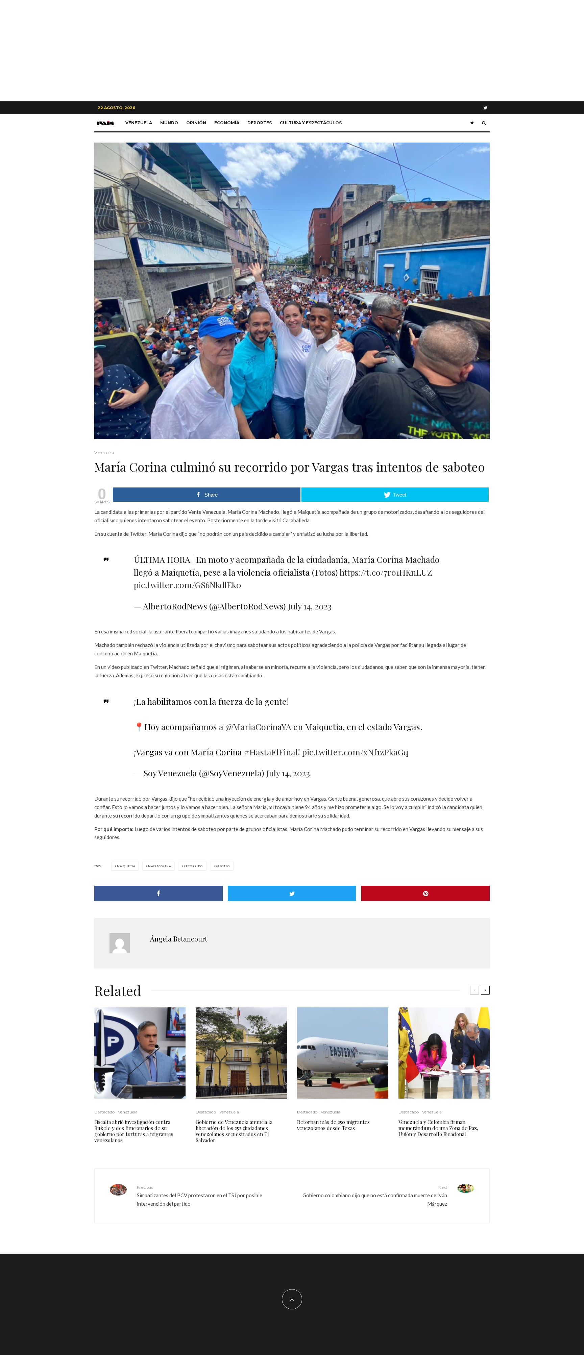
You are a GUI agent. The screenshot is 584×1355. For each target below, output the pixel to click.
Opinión (196, 122)
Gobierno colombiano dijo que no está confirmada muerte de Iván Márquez (374, 1195)
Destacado (104, 1111)
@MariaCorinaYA (258, 726)
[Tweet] (292, 893)
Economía (226, 122)
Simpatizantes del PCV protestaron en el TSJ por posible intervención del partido (199, 1195)
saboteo (222, 866)
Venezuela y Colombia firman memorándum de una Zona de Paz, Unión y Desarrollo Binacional (438, 1128)
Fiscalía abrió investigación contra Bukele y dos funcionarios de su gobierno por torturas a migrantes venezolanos (133, 1131)
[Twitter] (485, 108)
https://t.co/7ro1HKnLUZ (386, 572)
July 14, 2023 (310, 605)
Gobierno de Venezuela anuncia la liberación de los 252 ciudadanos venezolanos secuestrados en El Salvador (234, 1131)
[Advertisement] (292, 50)
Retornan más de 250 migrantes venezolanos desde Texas (333, 1125)
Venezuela (138, 122)
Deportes (259, 122)
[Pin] (425, 893)
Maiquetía (126, 866)
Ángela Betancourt (178, 938)
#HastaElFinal (271, 751)
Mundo (169, 122)
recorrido (193, 866)
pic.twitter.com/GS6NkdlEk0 (187, 584)
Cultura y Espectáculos (311, 122)
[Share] (158, 893)
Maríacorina (159, 866)
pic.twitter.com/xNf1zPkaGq (355, 751)
